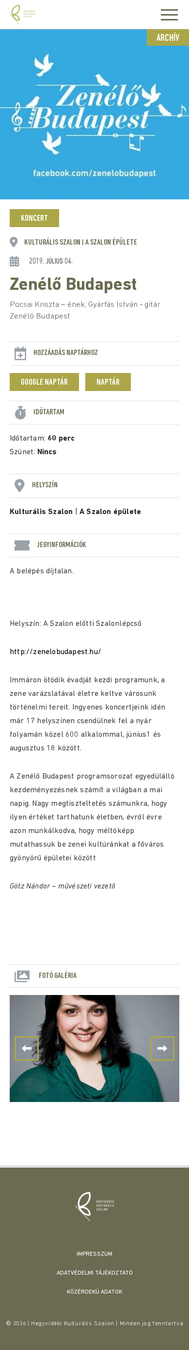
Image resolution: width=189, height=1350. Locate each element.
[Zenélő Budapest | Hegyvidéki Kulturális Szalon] (94, 1206)
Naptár (108, 382)
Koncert (34, 218)
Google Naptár (44, 382)
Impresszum (94, 1254)
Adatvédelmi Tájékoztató (95, 1273)
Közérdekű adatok (94, 1292)
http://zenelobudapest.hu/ (55, 652)
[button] (162, 1048)
